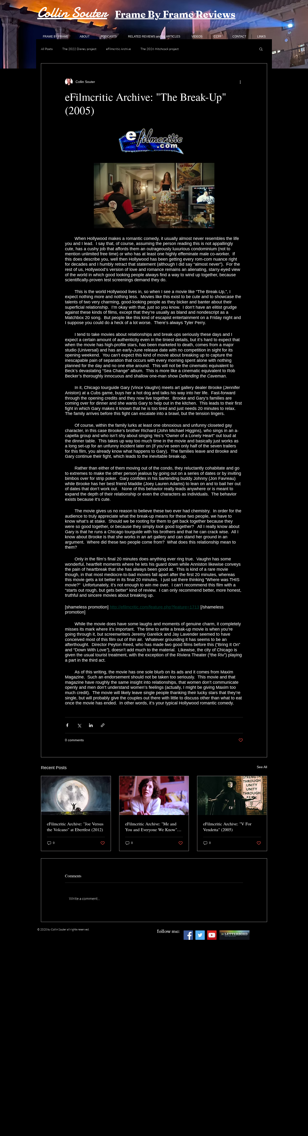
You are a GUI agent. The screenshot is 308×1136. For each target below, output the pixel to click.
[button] (261, 49)
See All (262, 767)
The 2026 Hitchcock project (160, 49)
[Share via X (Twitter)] (79, 725)
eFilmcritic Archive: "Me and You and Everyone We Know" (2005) (151, 826)
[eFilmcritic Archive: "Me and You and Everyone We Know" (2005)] (154, 795)
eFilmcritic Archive (118, 49)
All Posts (47, 49)
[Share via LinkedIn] (91, 725)
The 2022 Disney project (79, 49)
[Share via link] (102, 725)
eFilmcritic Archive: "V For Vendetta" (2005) (227, 826)
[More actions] (240, 82)
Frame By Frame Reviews (175, 14)
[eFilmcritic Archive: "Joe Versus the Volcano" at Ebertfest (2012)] (76, 795)
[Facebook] (188, 935)
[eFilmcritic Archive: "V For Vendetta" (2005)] (232, 795)
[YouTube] (212, 935)
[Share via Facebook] (67, 725)
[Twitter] (200, 935)
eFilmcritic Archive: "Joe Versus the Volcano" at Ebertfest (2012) (75, 826)
